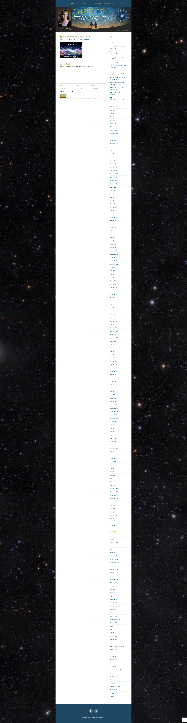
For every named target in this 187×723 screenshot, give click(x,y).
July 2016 (112, 505)
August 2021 (113, 301)
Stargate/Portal (113, 659)
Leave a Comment (84, 39)
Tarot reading (113, 666)
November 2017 (114, 451)
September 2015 (114, 525)
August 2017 (113, 461)
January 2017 (113, 485)
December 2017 (114, 448)
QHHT (112, 632)
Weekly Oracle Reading (115, 686)
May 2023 (112, 237)
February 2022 (113, 284)
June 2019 (112, 388)
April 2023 (112, 240)
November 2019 (114, 371)
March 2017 (113, 478)
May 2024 (112, 197)
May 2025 (112, 157)
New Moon (113, 609)
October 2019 (113, 374)
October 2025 (113, 140)
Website (93, 85)
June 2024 (112, 193)
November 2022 (114, 257)
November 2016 (114, 491)
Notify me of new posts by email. (69, 91)
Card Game (113, 552)
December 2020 (114, 327)
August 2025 (113, 147)
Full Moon (112, 576)
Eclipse (112, 566)
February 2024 (113, 207)
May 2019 (112, 391)
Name (61, 85)
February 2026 (113, 126)
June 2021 (112, 307)
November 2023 (114, 217)
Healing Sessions (114, 586)
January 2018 (113, 445)
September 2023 (114, 224)
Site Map (110, 714)
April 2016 (112, 508)
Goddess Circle (113, 582)
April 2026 (112, 120)
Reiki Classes (113, 636)
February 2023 (113, 247)
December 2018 (114, 408)
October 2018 (113, 415)
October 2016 (113, 495)
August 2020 (113, 341)
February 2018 (113, 441)
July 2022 (112, 270)
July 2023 (112, 230)
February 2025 (113, 167)
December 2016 (114, 488)
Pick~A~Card (113, 616)
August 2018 (113, 421)
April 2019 (112, 394)
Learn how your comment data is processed (88, 98)
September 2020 (114, 337)
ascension (112, 539)
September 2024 (114, 183)
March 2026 (113, 123)
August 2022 (113, 267)
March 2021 (113, 317)
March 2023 (113, 244)
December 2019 (114, 368)
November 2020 (114, 331)
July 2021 (112, 304)
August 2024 (113, 187)
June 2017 (112, 468)
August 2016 (113, 502)
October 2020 (113, 334)
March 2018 (113, 438)
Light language (113, 596)
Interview (112, 589)
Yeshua (112, 696)
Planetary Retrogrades (115, 619)
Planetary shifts (113, 622)
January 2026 (113, 130)
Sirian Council (113, 639)
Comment (62, 69)
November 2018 (114, 411)
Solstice (112, 643)
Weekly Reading (114, 689)
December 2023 (114, 214)
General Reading (114, 579)
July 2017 (112, 465)
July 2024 (112, 190)
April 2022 (112, 277)
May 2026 (112, 116)
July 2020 (112, 344)
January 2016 (113, 512)
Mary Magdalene (114, 602)
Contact (105, 714)
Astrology (112, 545)
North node (113, 612)
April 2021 (112, 314)
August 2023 (113, 227)
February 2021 (113, 321)
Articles (112, 535)
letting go (112, 592)
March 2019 (113, 398)
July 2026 (112, 110)
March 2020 (113, 358)
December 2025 (114, 133)
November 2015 (114, 518)
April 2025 (112, 160)
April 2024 (112, 200)
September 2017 (114, 458)
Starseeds (112, 663)
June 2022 (112, 274)
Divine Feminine (114, 559)
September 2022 (114, 264)
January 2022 (113, 287)
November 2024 (114, 177)
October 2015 (113, 522)
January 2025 (113, 170)
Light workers (113, 599)
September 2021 (114, 297)
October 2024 (113, 180)
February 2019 (113, 401)
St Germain (113, 656)
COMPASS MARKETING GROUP (95, 717)
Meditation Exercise (115, 606)
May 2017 (112, 471)
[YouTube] (96, 711)
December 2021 (114, 291)
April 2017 (112, 475)
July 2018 (112, 425)
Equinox (112, 572)
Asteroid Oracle (114, 542)
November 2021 (114, 294)
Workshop (112, 693)
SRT (111, 653)
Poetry (111, 626)
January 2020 (113, 364)
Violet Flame (113, 683)
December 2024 (114, 173)
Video (111, 679)
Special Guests (113, 649)
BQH (111, 549)
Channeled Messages (115, 555)
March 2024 (113, 204)
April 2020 (112, 354)
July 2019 (112, 384)
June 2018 (112, 428)
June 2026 (112, 113)
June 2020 (112, 348)
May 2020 (112, 351)
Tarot (85, 714)
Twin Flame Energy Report (116, 669)
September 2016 (114, 498)
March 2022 (113, 281)
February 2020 (113, 361)
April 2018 (112, 435)
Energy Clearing (114, 569)
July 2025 (112, 150)
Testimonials (98, 714)
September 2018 (114, 418)
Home (75, 714)
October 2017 (113, 455)
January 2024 (113, 210)
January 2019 (113, 404)
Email (77, 85)
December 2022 (114, 254)
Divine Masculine (114, 562)
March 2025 (113, 163)
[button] (185, 1)
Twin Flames (113, 673)
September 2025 (114, 143)
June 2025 (112, 153)
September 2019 (114, 378)
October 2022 (113, 260)
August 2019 (113, 381)
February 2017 (113, 481)
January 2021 (113, 324)
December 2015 (114, 515)
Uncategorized (113, 676)
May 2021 (112, 311)
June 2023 (112, 234)
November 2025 (114, 137)
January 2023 (113, 250)
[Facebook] (91, 711)
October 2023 (113, 220)
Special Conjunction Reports (117, 646)
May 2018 (112, 431)
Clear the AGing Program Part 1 (117, 62)
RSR (79, 714)
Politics (112, 629)
